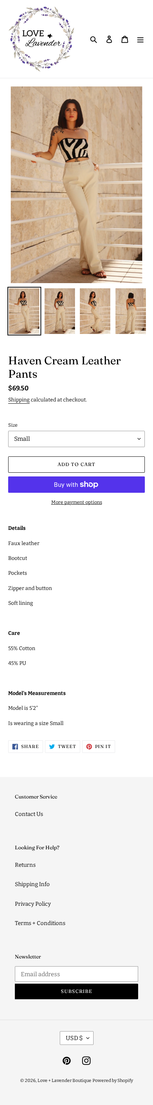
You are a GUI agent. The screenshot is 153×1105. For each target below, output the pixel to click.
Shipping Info (32, 884)
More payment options (76, 502)
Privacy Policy (33, 904)
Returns (25, 865)
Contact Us (29, 814)
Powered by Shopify (112, 1080)
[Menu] (140, 39)
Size (12, 425)
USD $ (74, 1038)
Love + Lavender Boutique (64, 1080)
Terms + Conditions (40, 923)
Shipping (19, 400)
